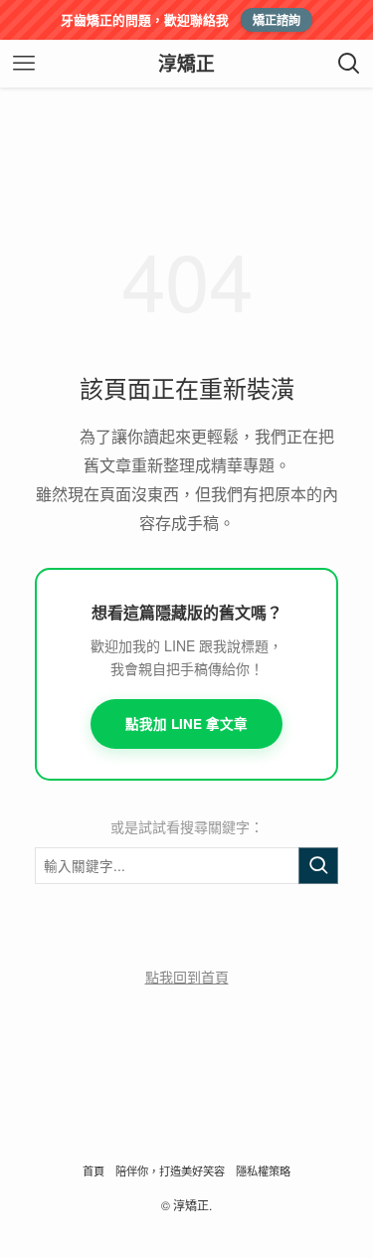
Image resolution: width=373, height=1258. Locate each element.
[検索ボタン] (349, 64)
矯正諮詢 (276, 20)
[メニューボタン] (24, 64)
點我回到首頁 (187, 977)
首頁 (93, 1170)
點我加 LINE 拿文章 (186, 723)
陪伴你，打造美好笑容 (170, 1170)
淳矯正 (186, 64)
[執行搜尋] (318, 865)
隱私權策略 (263, 1170)
